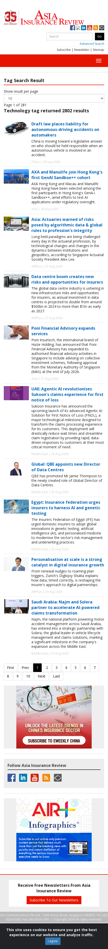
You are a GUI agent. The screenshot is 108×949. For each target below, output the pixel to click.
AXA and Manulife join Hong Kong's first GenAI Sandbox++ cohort (66, 174)
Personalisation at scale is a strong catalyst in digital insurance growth (67, 562)
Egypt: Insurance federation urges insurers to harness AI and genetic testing (65, 507)
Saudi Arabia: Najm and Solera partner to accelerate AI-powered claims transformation (65, 607)
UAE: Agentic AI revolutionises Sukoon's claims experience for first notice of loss (67, 394)
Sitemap (98, 50)
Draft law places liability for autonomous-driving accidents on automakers (65, 129)
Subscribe (64, 50)
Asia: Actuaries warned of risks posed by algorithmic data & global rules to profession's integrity (66, 225)
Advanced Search (92, 44)
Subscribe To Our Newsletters (54, 900)
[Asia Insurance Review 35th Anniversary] (54, 17)
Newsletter (81, 50)
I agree (53, 941)
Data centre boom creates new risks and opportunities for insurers (67, 279)
